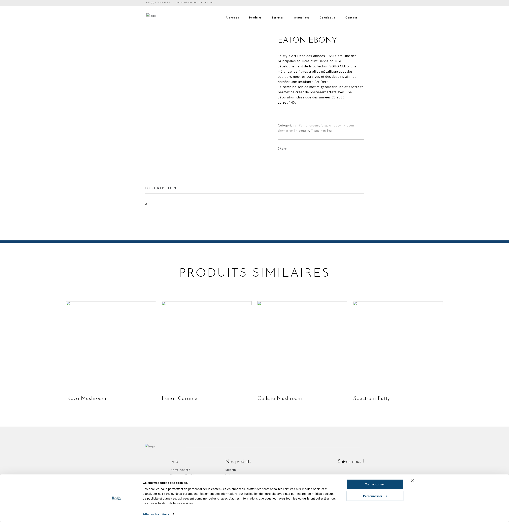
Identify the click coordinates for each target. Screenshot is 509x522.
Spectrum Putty (371, 398)
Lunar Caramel (180, 398)
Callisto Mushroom (279, 398)
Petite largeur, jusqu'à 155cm (320, 125)
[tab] (163, 188)
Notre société (180, 470)
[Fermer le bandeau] (412, 480)
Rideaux (231, 470)
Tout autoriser (375, 484)
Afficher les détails (156, 514)
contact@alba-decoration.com (194, 2)
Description (161, 188)
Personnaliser (372, 496)
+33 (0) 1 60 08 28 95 (158, 2)
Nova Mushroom (86, 398)
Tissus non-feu (321, 130)
